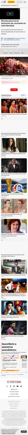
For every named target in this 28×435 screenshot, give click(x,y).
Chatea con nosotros (15, 396)
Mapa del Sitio (14, 389)
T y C (14, 374)
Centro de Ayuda (14, 406)
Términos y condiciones (14, 403)
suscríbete (11, 367)
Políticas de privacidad (14, 404)
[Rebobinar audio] (20, 93)
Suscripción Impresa (14, 391)
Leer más (14, 89)
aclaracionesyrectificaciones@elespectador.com (14, 419)
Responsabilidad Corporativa (14, 401)
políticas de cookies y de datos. (9, 433)
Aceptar (24, 431)
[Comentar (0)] (17, 51)
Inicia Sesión (19, 2)
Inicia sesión (5, 367)
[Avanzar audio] (22, 93)
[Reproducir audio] (3, 91)
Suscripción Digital (14, 394)
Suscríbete (11, 2)
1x (25, 92)
